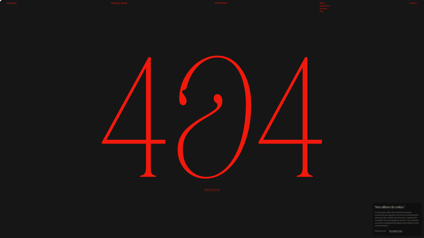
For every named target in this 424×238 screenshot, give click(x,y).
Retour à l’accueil (212, 190)
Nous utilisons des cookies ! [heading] (390, 207)
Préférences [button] (380, 231)
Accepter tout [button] (395, 231)
